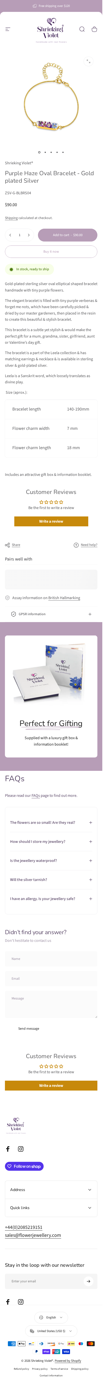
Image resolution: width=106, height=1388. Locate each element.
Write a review (51, 521)
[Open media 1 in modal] (88, 61)
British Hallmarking (64, 598)
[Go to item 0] (39, 152)
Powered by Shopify (68, 1361)
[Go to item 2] (45, 152)
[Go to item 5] (63, 152)
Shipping (11, 218)
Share (16, 544)
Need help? (89, 545)
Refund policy (21, 1369)
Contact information (51, 1375)
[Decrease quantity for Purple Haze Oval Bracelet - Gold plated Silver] (10, 235)
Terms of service (59, 1369)
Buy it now (51, 251)
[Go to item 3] (51, 152)
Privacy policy (40, 1369)
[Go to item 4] (57, 152)
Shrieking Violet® (19, 163)
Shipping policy (79, 1369)
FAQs (36, 795)
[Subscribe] (88, 1281)
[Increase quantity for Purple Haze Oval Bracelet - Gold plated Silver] (28, 235)
